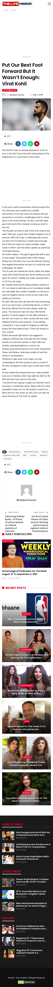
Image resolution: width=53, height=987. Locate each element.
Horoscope (8, 541)
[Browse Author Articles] (26, 490)
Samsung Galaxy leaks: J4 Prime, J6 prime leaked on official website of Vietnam (14, 524)
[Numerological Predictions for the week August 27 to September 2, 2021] (26, 553)
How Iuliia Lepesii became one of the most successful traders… (26, 799)
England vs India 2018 (12, 455)
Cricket (13, 90)
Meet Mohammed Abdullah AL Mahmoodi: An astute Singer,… (32, 904)
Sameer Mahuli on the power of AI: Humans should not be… (26, 728)
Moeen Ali (43, 455)
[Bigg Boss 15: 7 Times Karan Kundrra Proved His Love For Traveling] (8, 941)
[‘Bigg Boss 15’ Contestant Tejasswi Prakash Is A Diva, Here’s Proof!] (8, 953)
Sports (5, 90)
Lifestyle (26, 614)
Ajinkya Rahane (14, 452)
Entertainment (26, 650)
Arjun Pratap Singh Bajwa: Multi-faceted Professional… (33, 857)
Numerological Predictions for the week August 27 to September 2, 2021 (24, 573)
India (25, 455)
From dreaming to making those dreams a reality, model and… (26, 764)
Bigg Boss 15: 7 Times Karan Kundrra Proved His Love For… (31, 939)
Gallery (26, 757)
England (45, 452)
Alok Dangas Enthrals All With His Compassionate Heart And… (33, 833)
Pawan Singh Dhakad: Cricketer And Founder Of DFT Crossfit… (32, 880)
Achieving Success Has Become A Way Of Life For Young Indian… (33, 845)
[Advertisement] (26, 34)
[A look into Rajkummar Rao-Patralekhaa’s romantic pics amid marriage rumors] (8, 929)
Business (26, 793)
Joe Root (33, 455)
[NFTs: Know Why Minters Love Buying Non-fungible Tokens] (8, 894)
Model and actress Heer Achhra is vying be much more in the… (26, 692)
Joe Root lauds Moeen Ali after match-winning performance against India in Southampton (39, 524)
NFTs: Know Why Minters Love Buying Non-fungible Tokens (31, 892)
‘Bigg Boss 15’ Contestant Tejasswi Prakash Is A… (29, 951)
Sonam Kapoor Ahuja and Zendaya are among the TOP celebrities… (26, 656)
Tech (26, 721)
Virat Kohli (7, 459)
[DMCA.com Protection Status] (26, 982)
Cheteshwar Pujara (31, 452)
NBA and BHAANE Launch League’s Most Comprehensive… (26, 620)
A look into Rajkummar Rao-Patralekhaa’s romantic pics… (31, 927)
